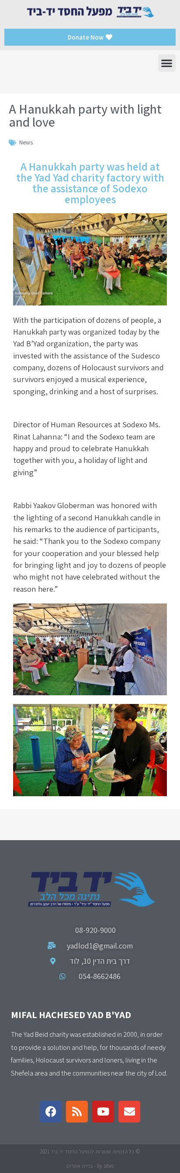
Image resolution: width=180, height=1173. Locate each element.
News (26, 142)
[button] (167, 63)
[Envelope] (129, 1112)
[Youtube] (103, 1112)
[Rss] (77, 1112)
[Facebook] (51, 1112)
